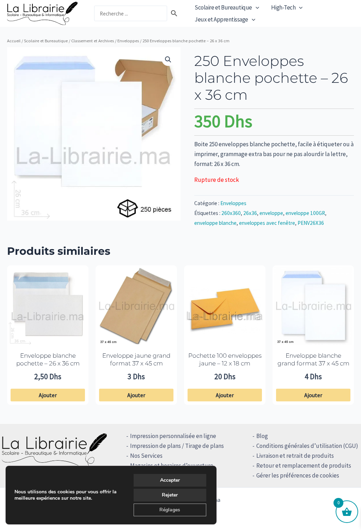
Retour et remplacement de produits (303, 465)
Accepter (170, 480)
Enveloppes (128, 40)
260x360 (231, 213)
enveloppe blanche (215, 223)
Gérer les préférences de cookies (297, 475)
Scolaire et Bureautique (223, 7)
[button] (255, 7)
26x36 (250, 213)
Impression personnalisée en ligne (173, 436)
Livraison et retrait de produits (295, 456)
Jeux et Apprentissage (221, 19)
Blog (262, 436)
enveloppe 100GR (305, 213)
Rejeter (170, 495)
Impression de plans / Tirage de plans (177, 446)
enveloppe (271, 213)
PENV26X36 (311, 223)
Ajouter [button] (48, 395)
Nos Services (146, 456)
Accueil (13, 40)
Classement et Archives (92, 40)
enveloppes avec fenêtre (267, 223)
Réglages (169, 509)
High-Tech (283, 7)
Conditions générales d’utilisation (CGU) (307, 446)
